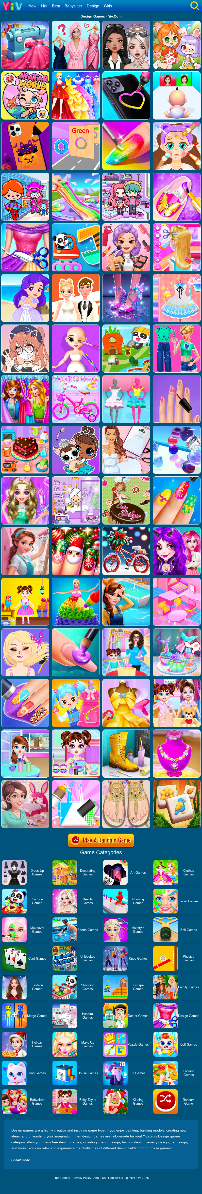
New (32, 6)
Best (56, 6)
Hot (44, 6)
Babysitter (73, 6)
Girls (108, 6)
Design (93, 6)
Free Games (61, 1178)
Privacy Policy (81, 1178)
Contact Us (115, 1178)
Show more (20, 1160)
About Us (99, 1178)
